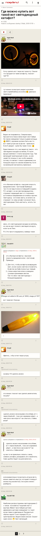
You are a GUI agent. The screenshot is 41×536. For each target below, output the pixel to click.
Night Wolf (10, 37)
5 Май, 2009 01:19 (28, 23)
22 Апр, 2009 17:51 (6, 307)
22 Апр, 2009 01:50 (6, 122)
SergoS (9, 177)
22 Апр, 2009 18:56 (6, 466)
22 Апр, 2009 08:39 (6, 172)
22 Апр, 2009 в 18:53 (30, 439)
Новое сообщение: (8, 23)
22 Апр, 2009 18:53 (6, 428)
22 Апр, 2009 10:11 (6, 239)
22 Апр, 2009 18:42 (6, 403)
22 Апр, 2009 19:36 (6, 491)
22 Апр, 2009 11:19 (6, 285)
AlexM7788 (10, 496)
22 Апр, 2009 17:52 (6, 343)
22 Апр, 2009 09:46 (6, 212)
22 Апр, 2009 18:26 (6, 381)
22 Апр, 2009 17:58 (6, 363)
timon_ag (10, 216)
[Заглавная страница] (12, 1)
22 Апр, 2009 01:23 (6, 83)
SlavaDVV (10, 243)
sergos (17, 250)
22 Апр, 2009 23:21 (6, 526)
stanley (17, 23)
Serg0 (9, 127)
